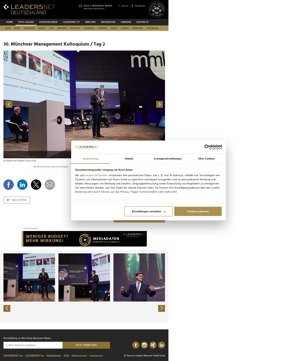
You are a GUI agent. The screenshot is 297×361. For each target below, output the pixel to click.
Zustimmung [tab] (90, 158)
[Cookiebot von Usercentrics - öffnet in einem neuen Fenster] (207, 147)
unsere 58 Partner (96, 175)
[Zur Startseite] (29, 9)
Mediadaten (108, 22)
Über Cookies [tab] (206, 158)
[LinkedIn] (161, 345)
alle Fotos (19, 200)
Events (113, 28)
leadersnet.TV (71, 22)
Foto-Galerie (26, 22)
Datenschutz (79, 355)
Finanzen (62, 28)
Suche (125, 6)
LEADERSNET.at (34, 355)
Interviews (137, 28)
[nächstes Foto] (124, 104)
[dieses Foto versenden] (50, 184)
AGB (66, 355)
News (7, 28)
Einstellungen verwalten (146, 211)
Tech (51, 28)
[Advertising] (84, 239)
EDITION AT (142, 22)
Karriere (102, 28)
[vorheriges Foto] (43, 104)
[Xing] (153, 345)
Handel (42, 28)
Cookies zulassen (198, 211)
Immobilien (152, 28)
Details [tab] (129, 158)
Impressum (96, 355)
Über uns (90, 22)
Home (9, 22)
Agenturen (29, 28)
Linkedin (126, 22)
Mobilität (75, 28)
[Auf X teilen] (36, 184)
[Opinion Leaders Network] (157, 9)
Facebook (140, 6)
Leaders (125, 28)
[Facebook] (135, 345)
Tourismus (89, 28)
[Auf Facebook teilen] (8, 184)
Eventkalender (48, 22)
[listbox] (84, 286)
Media (17, 28)
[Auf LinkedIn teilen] (22, 184)
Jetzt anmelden (86, 345)
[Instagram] (144, 345)
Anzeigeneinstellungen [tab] (168, 158)
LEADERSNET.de (13, 355)
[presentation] (6, 308)
